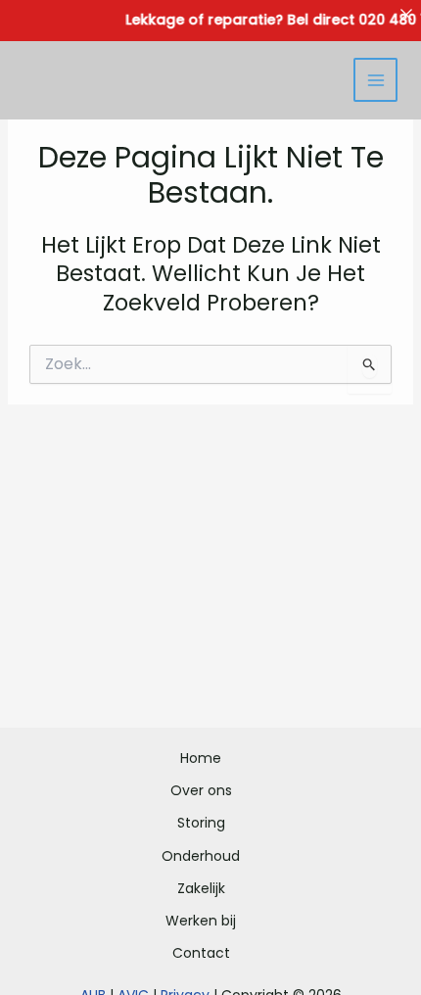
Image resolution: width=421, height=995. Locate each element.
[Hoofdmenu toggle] (375, 80)
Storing (201, 822)
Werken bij (200, 920)
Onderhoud (201, 856)
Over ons (201, 790)
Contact (201, 953)
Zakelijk (201, 888)
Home (200, 758)
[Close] (406, 14)
